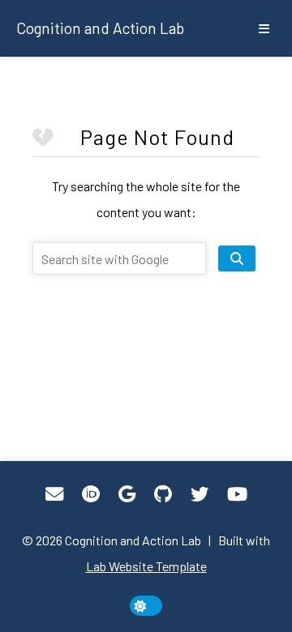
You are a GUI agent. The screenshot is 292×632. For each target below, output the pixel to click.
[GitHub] (163, 494)
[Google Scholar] (127, 494)
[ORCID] (91, 494)
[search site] (237, 258)
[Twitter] (200, 494)
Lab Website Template (146, 566)
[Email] (54, 494)
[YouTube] (237, 494)
